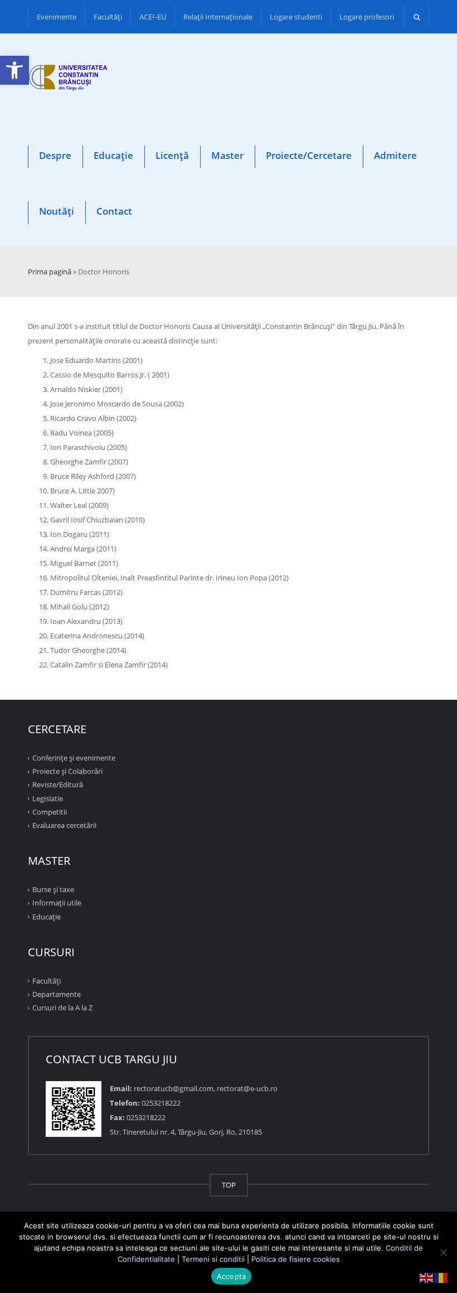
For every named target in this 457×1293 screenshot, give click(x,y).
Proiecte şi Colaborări (67, 771)
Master (227, 155)
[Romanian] (441, 1277)
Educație (113, 155)
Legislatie (47, 798)
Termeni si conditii (213, 1259)
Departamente (56, 994)
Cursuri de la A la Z (62, 1008)
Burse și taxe (53, 889)
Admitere (395, 155)
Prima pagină (49, 272)
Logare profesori (366, 17)
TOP (229, 1185)
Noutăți (56, 211)
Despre (55, 155)
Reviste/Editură (57, 784)
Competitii (49, 812)
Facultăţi (108, 17)
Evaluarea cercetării (64, 825)
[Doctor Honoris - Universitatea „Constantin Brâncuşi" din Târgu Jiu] (68, 79)
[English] (427, 1277)
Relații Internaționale (217, 17)
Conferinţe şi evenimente (73, 758)
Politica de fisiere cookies (295, 1259)
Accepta (231, 1276)
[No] (443, 1252)
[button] (14, 70)
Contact (114, 211)
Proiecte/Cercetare (309, 155)
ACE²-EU (152, 17)
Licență (172, 155)
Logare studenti (296, 17)
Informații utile (56, 903)
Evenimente (56, 17)
